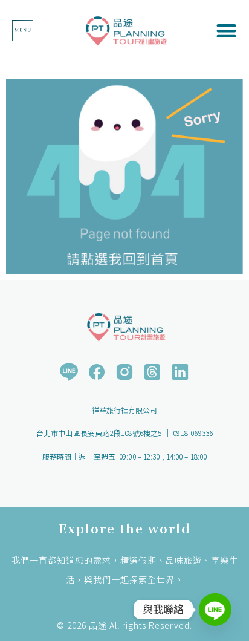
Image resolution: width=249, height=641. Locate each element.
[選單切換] (22, 30)
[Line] (215, 609)
